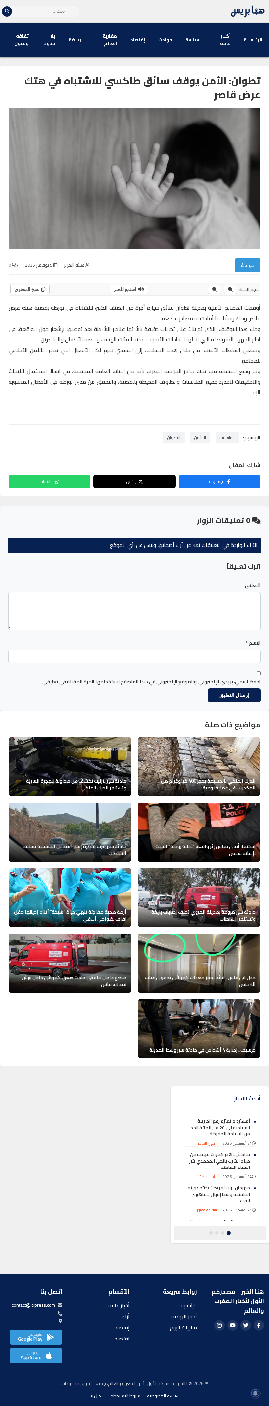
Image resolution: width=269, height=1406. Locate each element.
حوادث (165, 39)
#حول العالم (207, 1143)
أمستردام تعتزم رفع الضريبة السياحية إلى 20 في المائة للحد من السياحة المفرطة (220, 1127)
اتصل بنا (97, 1395)
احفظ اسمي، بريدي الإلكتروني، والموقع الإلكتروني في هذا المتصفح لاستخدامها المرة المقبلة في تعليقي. (151, 682)
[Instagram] (219, 1325)
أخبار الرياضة (184, 1316)
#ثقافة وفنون (206, 1210)
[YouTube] (232, 1325)
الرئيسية (253, 39)
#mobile (227, 437)
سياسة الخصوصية (163, 1395)
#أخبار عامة (208, 1176)
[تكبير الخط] (214, 289)
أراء (126, 1316)
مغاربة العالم (110, 40)
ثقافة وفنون (21, 40)
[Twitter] (245, 1325)
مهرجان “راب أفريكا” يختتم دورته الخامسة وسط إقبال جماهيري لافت (219, 1194)
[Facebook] (259, 1325)
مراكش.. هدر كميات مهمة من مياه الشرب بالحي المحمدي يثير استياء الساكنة (219, 1160)
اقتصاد (122, 1338)
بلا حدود (49, 40)
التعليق (253, 585)
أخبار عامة (225, 40)
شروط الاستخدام (125, 1395)
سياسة (193, 39)
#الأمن (200, 437)
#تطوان (174, 437)
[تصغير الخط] (230, 289)
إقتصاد (137, 39)
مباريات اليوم (183, 1327)
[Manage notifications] (255, 1393)
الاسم (253, 643)
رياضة (75, 39)
